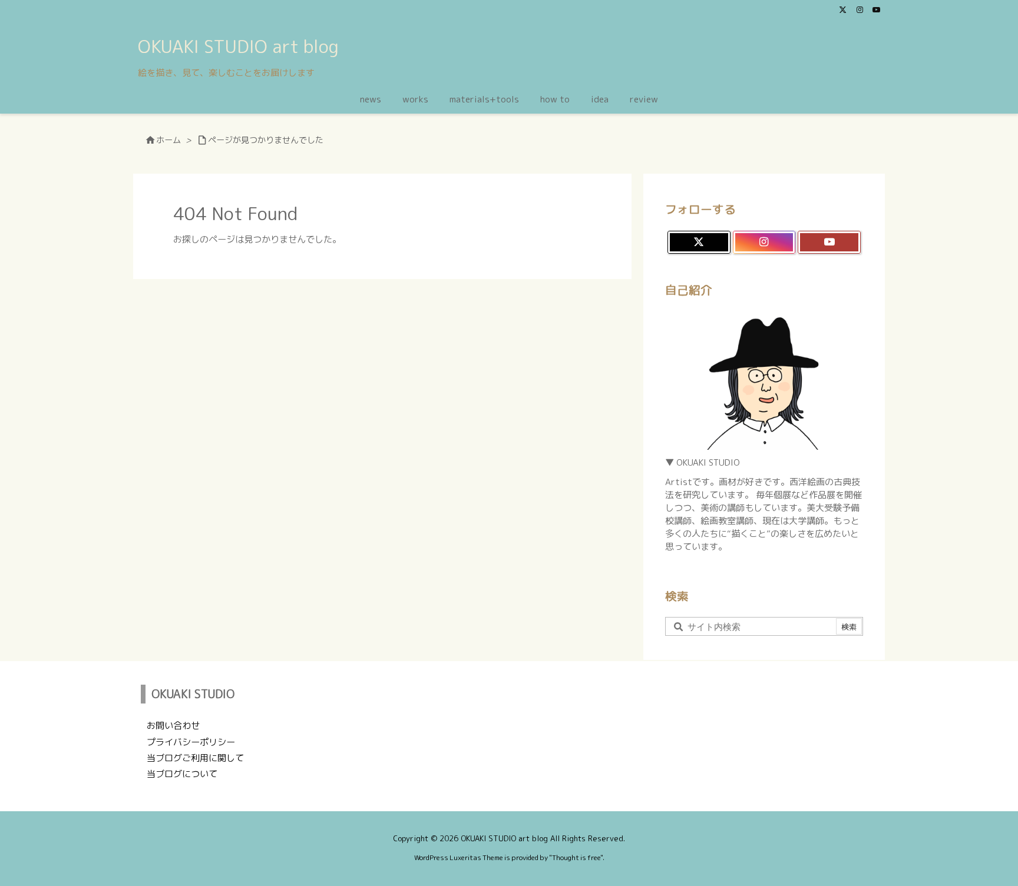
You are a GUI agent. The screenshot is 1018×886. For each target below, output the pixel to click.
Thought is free (576, 857)
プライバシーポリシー (191, 742)
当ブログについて (182, 774)
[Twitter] (842, 9)
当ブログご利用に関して (195, 758)
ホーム (168, 140)
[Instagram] (859, 9)
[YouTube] (876, 9)
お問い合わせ (173, 725)
